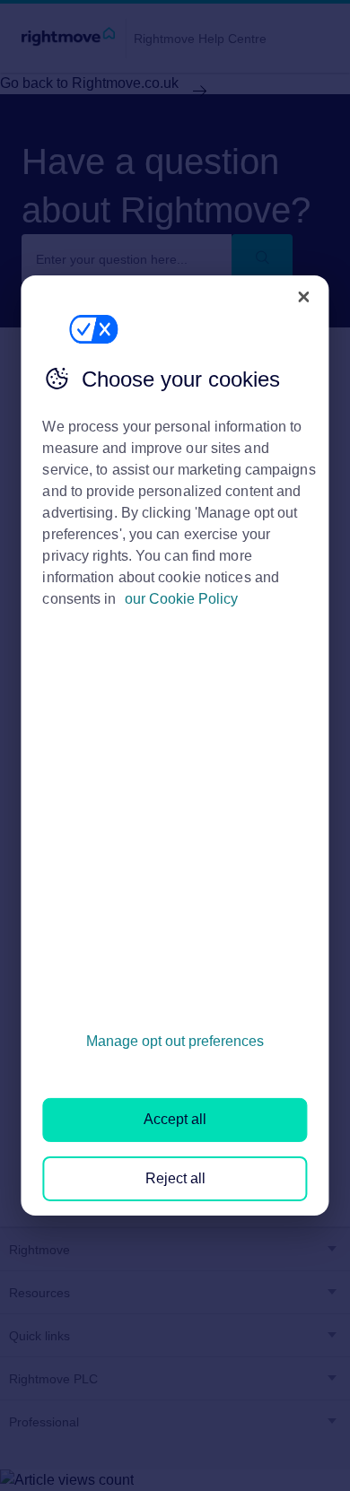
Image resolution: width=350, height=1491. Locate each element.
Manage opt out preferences (175, 1041)
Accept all (175, 1119)
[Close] (304, 297)
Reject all (175, 1178)
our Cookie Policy (181, 598)
